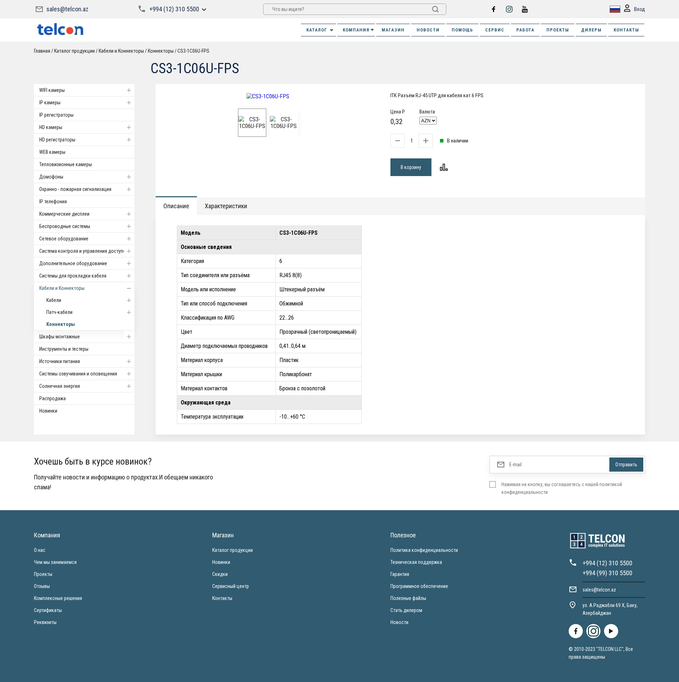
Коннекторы (60, 324)
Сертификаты (48, 610)
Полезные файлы (408, 598)
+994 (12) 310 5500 (174, 9)
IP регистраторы (56, 115)
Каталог (316, 30)
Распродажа (52, 398)
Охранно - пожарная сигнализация (75, 189)
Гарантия (399, 574)
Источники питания (59, 361)
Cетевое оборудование (63, 238)
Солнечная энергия (59, 386)
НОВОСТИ (428, 30)
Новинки (48, 411)
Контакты (222, 598)
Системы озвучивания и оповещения (78, 374)
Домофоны (51, 177)
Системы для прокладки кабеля (72, 276)
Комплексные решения (58, 598)
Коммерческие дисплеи (64, 214)
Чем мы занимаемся (55, 562)
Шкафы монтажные (59, 336)
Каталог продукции (232, 550)
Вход (639, 9)
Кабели (53, 300)
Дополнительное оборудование (73, 263)
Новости (399, 622)
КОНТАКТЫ (626, 30)
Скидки (220, 574)
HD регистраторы (57, 139)
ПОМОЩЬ (462, 30)
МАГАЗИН (393, 30)
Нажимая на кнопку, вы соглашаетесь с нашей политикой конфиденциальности (561, 488)
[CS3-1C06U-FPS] (267, 96)
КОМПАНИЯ (356, 30)
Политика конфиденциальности (424, 550)
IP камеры (49, 102)
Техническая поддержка (416, 562)
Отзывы (42, 586)
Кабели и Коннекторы (62, 288)
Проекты (43, 574)
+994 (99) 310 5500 (607, 573)
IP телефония (53, 201)
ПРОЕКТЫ (557, 30)
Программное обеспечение (419, 586)
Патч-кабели (59, 312)
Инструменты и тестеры (63, 349)
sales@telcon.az (67, 9)
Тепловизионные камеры (65, 164)
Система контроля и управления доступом (84, 251)
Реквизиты (45, 622)
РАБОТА (525, 30)
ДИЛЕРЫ (591, 30)
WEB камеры (52, 152)
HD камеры (50, 127)
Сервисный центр (230, 586)
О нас (39, 550)
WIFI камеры (52, 90)
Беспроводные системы (64, 226)
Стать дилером (406, 610)
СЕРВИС (494, 30)
